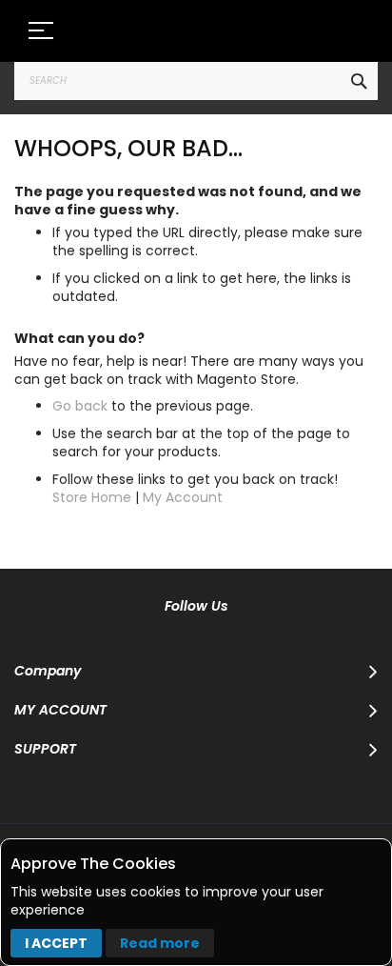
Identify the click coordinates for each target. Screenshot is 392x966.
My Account (183, 497)
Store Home (91, 497)
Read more (160, 943)
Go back (80, 405)
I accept (56, 943)
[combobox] (196, 81)
